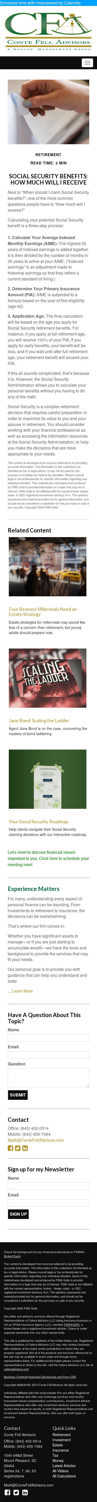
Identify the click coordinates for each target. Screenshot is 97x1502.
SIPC (76, 1324)
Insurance (61, 1450)
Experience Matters (33, 888)
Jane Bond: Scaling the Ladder (39, 720)
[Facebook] (7, 1492)
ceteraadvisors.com (16, 1369)
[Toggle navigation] (87, 62)
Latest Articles (64, 1465)
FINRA (68, 1324)
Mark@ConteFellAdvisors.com (36, 1140)
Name (13, 1030)
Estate (58, 1444)
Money (58, 1460)
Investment (62, 1439)
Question (17, 1064)
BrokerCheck (12, 1256)
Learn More (22, 991)
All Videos (61, 1470)
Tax (55, 1455)
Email (13, 1047)
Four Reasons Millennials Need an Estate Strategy (43, 611)
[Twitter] (16, 1492)
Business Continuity (16, 1377)
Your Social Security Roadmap (38, 821)
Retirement (62, 1434)
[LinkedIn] (25, 1492)
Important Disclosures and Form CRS (52, 1377)
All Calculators (64, 1475)
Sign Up (18, 1214)
